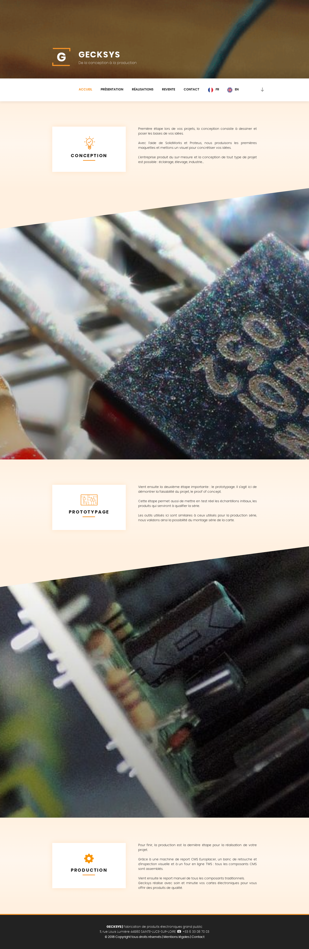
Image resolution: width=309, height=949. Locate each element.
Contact (191, 89)
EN (237, 89)
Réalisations (142, 89)
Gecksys (99, 55)
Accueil (85, 89)
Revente (168, 89)
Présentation (112, 89)
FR (217, 89)
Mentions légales (177, 937)
